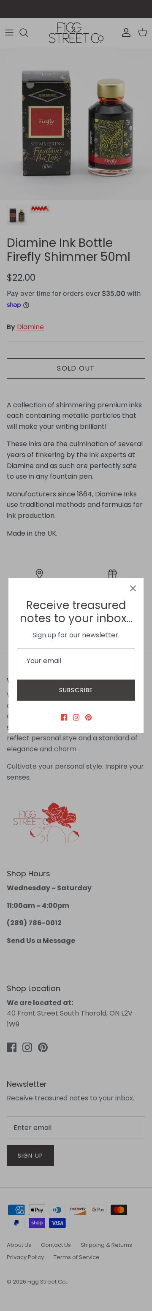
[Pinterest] (88, 717)
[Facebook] (64, 717)
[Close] (133, 588)
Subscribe (76, 690)
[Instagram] (76, 717)
